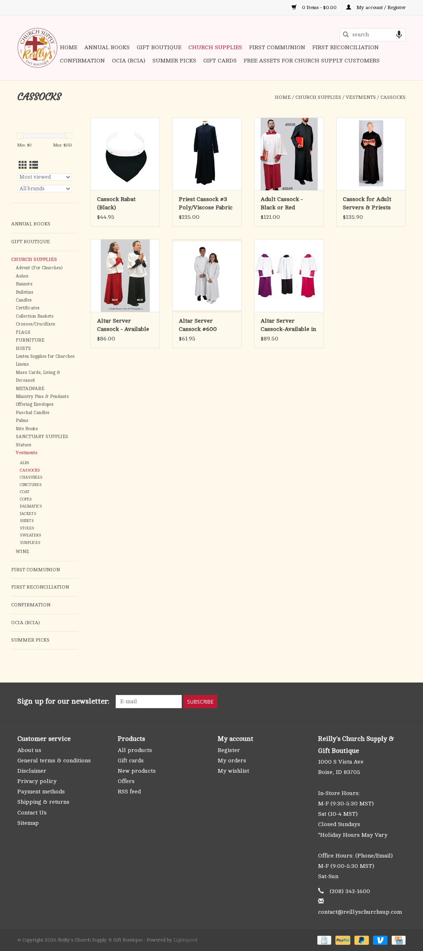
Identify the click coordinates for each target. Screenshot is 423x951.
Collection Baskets (35, 316)
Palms (22, 420)
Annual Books (107, 47)
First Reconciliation (345, 47)
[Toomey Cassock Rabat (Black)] (125, 153)
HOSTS (23, 348)
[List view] (33, 165)
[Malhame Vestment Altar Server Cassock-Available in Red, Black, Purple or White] (288, 275)
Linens (22, 364)
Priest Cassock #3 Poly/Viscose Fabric (206, 203)
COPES (26, 499)
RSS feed (129, 791)
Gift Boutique (159, 47)
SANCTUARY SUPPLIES (42, 436)
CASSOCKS (393, 97)
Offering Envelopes (35, 404)
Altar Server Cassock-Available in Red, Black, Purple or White (288, 325)
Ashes (22, 276)
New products (137, 771)
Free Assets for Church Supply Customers (312, 60)
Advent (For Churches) (39, 268)
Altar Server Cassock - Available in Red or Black (123, 325)
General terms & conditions (54, 760)
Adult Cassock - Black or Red (282, 203)
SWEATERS (30, 535)
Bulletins (24, 292)
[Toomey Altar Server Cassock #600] (207, 275)
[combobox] (373, 34)
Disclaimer (31, 771)
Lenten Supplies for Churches (45, 356)
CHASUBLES (31, 477)
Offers (126, 781)
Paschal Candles (33, 412)
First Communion (277, 47)
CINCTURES (31, 484)
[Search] (346, 34)
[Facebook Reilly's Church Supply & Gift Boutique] (354, 701)
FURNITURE (30, 340)
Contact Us (32, 813)
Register (229, 750)
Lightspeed (185, 940)
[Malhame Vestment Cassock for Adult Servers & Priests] (371, 153)
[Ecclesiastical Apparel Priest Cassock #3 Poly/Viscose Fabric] (207, 153)
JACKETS (28, 513)
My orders (232, 760)
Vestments (361, 97)
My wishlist (233, 771)
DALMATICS (31, 506)
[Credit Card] (397, 940)
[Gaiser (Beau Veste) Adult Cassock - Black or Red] (288, 153)
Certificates (28, 308)
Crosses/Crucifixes (35, 324)
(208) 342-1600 (350, 891)
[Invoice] (323, 940)
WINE (22, 551)
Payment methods (41, 791)
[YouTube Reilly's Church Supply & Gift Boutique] (384, 701)
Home (68, 47)
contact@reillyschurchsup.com (360, 912)
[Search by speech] (399, 35)
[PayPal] (342, 940)
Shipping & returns (43, 802)
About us (29, 750)
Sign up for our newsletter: (63, 701)
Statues (23, 445)
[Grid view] (23, 165)
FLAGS (23, 332)
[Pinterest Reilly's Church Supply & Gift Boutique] (369, 701)
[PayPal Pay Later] (361, 940)
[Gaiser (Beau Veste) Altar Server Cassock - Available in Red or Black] (125, 275)
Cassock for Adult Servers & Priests (367, 203)
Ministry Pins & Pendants (42, 396)
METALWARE (30, 388)
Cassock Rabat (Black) (116, 203)
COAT (25, 491)
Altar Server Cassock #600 (198, 325)
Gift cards (220, 60)
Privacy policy (37, 781)
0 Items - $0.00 (319, 7)
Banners (24, 284)
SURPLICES (30, 542)
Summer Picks (174, 60)
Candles (24, 300)
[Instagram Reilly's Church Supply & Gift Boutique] (399, 701)
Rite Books (27, 428)
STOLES (27, 528)
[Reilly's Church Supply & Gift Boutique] (37, 48)
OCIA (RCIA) (128, 60)
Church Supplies (215, 47)
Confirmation (82, 60)
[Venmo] (379, 940)
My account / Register (380, 7)
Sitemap (28, 823)
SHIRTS (27, 520)
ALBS (24, 462)
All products (135, 750)
